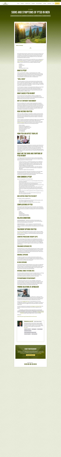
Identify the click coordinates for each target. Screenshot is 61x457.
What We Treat (27, 3)
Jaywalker (31, 9)
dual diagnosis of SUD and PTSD (35, 306)
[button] (44, 45)
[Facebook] (29, 338)
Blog (53, 3)
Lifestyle (44, 3)
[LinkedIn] (39, 338)
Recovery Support (39, 3)
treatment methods (20, 122)
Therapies (33, 3)
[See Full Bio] (27, 327)
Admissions (49, 3)
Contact (57, 3)
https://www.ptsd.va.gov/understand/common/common (27, 316)
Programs (22, 3)
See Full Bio (25, 327)
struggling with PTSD (25, 301)
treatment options (20, 232)
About (18, 3)
